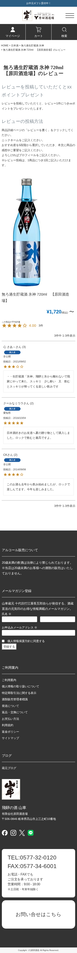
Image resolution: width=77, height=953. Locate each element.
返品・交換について (15, 712)
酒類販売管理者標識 (15, 699)
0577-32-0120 (32, 857)
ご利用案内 (9, 680)
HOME (4, 45)
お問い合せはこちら (38, 914)
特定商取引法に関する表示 (19, 693)
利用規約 (7, 725)
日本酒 (14, 45)
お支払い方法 (10, 718)
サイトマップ (10, 738)
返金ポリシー (10, 731)
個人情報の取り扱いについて (20, 686)
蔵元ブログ (9, 768)
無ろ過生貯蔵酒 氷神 (32, 45)
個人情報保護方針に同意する (26, 641)
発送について (10, 705)
